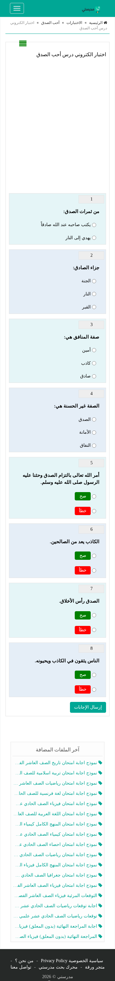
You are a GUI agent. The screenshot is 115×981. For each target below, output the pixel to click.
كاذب (86, 363)
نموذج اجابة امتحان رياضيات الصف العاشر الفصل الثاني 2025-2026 (55, 783)
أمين (86, 350)
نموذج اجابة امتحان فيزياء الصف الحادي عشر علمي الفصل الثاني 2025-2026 (55, 803)
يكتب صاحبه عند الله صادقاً (66, 224)
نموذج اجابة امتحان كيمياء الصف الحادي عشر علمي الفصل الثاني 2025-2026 (55, 834)
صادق (85, 376)
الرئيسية (96, 22)
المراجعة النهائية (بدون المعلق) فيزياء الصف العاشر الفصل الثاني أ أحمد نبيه (55, 936)
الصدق (85, 419)
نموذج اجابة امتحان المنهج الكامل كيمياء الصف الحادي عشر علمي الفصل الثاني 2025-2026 (55, 824)
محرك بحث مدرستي (58, 967)
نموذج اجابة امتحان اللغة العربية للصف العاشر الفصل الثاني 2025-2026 (55, 813)
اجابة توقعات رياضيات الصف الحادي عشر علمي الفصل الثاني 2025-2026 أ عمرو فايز (55, 905)
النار (87, 294)
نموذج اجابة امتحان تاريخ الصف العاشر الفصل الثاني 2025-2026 (55, 762)
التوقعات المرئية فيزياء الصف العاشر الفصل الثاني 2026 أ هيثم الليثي (55, 895)
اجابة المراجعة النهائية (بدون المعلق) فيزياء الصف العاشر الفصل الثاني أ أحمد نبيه (55, 926)
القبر (86, 307)
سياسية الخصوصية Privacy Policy (72, 960)
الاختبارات (74, 22)
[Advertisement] (57, 124)
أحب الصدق (50, 22)
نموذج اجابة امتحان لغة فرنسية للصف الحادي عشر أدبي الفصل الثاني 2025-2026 (55, 793)
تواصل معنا (21, 967)
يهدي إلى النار (78, 237)
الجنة (86, 280)
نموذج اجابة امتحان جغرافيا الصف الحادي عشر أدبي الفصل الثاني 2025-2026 (55, 875)
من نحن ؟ (24, 960)
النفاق (85, 445)
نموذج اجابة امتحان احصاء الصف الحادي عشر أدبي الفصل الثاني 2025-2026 (55, 844)
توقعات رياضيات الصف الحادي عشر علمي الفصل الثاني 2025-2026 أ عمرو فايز (55, 916)
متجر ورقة (95, 967)
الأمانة (85, 432)
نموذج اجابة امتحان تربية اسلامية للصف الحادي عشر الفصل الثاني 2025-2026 (55, 773)
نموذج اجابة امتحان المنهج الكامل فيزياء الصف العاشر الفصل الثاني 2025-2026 (55, 865)
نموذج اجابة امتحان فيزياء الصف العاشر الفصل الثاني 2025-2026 (55, 885)
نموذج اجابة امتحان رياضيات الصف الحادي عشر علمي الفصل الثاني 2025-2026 (55, 854)
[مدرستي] (92, 8)
